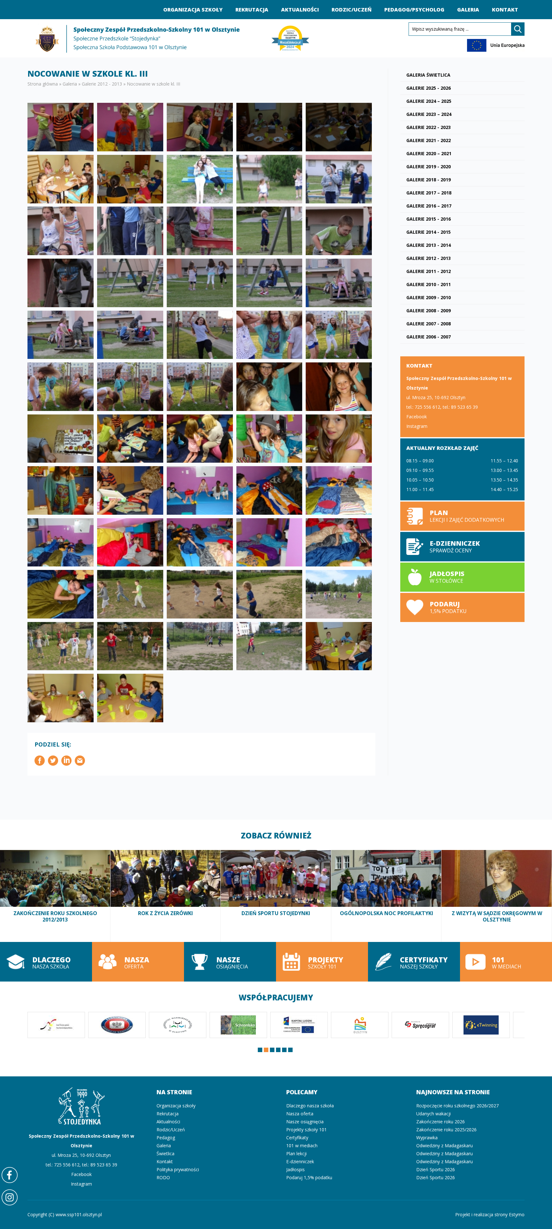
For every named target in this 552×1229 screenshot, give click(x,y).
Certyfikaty (297, 1137)
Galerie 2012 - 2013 (102, 84)
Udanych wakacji (433, 1114)
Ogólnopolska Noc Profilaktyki (386, 896)
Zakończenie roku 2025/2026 (446, 1130)
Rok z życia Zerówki (166, 896)
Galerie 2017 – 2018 (428, 193)
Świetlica (165, 1153)
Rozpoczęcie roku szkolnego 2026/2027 (457, 1106)
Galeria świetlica (428, 75)
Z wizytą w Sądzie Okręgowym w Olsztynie (496, 896)
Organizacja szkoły (193, 9)
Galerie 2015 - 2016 (428, 219)
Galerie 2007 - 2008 (428, 324)
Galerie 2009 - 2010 (428, 297)
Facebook (416, 416)
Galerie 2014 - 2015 (428, 232)
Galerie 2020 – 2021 (428, 153)
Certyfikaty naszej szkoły (414, 962)
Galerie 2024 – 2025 (428, 101)
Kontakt (505, 9)
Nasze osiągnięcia (230, 962)
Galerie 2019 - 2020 (428, 166)
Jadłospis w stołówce (462, 577)
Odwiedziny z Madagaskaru (444, 1145)
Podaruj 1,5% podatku (462, 607)
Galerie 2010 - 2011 (428, 284)
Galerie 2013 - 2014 (428, 245)
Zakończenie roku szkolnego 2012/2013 (55, 896)
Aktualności (300, 9)
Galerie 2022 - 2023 (428, 127)
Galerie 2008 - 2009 (428, 310)
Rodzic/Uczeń (352, 9)
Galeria (468, 9)
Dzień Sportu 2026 (435, 1169)
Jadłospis (295, 1169)
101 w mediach (506, 962)
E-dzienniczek (300, 1161)
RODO (163, 1177)
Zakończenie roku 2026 (440, 1122)
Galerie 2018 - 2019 (428, 180)
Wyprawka (427, 1137)
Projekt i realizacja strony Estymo (490, 1214)
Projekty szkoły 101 (322, 962)
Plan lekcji (462, 516)
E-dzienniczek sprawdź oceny (462, 546)
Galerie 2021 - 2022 (428, 140)
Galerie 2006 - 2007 (428, 337)
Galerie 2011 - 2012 (428, 271)
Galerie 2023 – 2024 (428, 114)
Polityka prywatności (178, 1169)
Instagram (416, 426)
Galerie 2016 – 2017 (428, 206)
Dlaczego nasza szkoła (46, 962)
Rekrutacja (251, 9)
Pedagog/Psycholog (414, 9)
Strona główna (42, 84)
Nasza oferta (138, 962)
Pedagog (166, 1137)
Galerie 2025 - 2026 (428, 88)
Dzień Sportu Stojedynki (276, 896)
